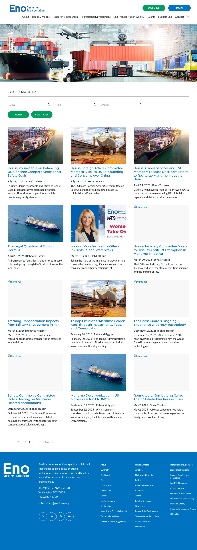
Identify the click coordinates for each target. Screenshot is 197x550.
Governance (140, 506)
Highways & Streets (144, 475)
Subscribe (153, 7)
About (103, 464)
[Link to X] (43, 516)
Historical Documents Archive (183, 509)
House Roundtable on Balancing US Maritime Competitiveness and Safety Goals (34, 171)
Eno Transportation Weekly (182, 498)
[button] (29, 104)
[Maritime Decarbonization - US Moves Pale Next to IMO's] (98, 372)
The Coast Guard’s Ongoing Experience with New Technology (160, 322)
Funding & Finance (143, 501)
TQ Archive (175, 514)
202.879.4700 (49, 496)
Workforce (140, 526)
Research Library (177, 503)
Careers (104, 480)
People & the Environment (146, 511)
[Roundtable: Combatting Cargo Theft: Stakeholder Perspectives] (161, 372)
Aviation (139, 470)
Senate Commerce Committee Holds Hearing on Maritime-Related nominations (31, 399)
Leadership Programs (179, 470)
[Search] (188, 17)
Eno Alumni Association (180, 493)
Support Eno (106, 490)
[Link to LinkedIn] (52, 516)
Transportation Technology (147, 516)
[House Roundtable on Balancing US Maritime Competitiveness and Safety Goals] (35, 145)
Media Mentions (108, 501)
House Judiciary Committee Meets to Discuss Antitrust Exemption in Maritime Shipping (160, 250)
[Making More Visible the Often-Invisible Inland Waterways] (98, 223)
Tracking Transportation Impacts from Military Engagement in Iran (34, 322)
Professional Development (181, 464)
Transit (138, 495)
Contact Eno (106, 506)
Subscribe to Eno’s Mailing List (114, 511)
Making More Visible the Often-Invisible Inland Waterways (95, 248)
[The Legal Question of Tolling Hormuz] (35, 223)
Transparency (107, 485)
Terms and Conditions (110, 516)
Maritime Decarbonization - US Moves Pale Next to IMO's (95, 397)
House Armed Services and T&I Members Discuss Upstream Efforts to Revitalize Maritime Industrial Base (161, 173)
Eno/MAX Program (178, 483)
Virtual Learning (177, 488)
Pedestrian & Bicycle (144, 485)
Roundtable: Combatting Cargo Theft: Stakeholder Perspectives (158, 397)
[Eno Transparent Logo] (16, 470)
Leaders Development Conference (180, 476)
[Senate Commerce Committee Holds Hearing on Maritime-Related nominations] (35, 372)
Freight (138, 480)
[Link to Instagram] (60, 516)
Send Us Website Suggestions (114, 521)
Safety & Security (143, 521)
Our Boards (106, 475)
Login (179, 7)
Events (104, 495)
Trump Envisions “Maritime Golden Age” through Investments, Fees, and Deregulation (98, 324)
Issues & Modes (142, 464)
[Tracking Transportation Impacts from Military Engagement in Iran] (35, 298)
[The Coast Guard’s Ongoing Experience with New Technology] (161, 298)
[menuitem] (154, 8)
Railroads (139, 490)
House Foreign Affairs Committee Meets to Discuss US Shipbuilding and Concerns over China (97, 171)
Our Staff (105, 470)
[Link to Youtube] (69, 516)
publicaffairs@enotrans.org (53, 503)
